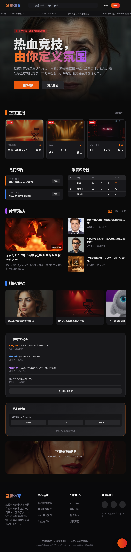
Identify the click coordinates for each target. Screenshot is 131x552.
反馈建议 (74, 515)
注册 (115, 5)
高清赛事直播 (45, 503)
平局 (65, 422)
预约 (56, 180)
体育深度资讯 (45, 515)
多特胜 (102, 422)
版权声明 (74, 521)
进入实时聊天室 (65, 391)
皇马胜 (29, 422)
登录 (106, 5)
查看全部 (119, 112)
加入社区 (52, 85)
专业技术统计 (45, 521)
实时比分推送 (45, 509)
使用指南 (74, 503)
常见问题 (74, 509)
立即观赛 (28, 85)
